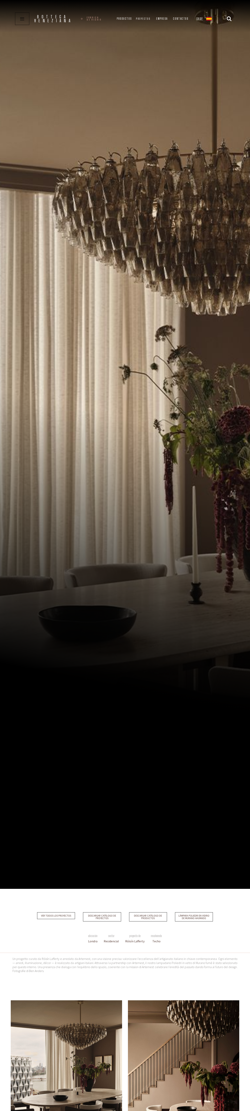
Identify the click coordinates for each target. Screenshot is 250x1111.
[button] (209, 19)
